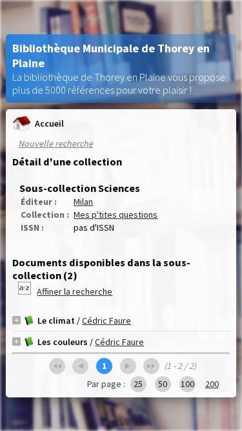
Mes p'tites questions (115, 214)
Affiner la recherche (74, 291)
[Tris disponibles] (25, 291)
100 (187, 384)
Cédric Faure (106, 320)
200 (212, 384)
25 (138, 384)
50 (162, 384)
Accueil (49, 123)
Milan (83, 201)
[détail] (16, 320)
